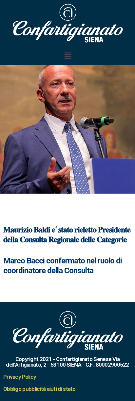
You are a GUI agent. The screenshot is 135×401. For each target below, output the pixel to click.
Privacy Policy (19, 376)
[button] (67, 55)
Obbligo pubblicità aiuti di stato (39, 389)
